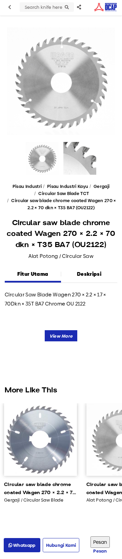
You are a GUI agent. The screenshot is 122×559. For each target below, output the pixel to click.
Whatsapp (24, 545)
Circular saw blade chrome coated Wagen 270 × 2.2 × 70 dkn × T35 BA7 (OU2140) (40, 489)
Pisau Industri (27, 186)
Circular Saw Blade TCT (63, 193)
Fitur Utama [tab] (32, 273)
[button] (61, 335)
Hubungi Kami (61, 545)
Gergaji (101, 186)
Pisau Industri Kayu (67, 186)
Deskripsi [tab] (89, 273)
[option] (61, 81)
